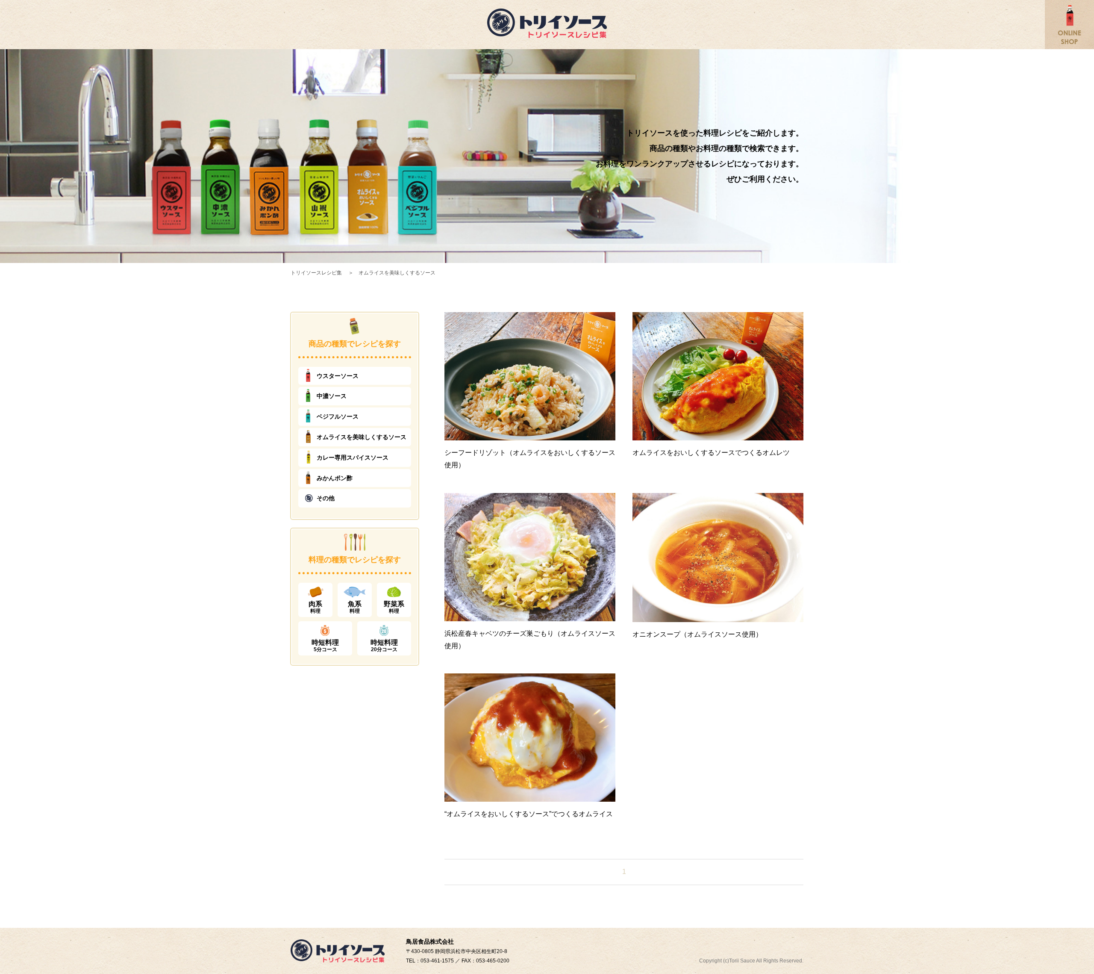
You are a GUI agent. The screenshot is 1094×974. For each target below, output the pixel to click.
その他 (326, 498)
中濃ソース (332, 396)
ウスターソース (338, 375)
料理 (315, 607)
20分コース (384, 645)
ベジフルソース (338, 416)
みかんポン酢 (335, 478)
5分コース (325, 645)
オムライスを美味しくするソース (361, 437)
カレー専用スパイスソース (352, 457)
